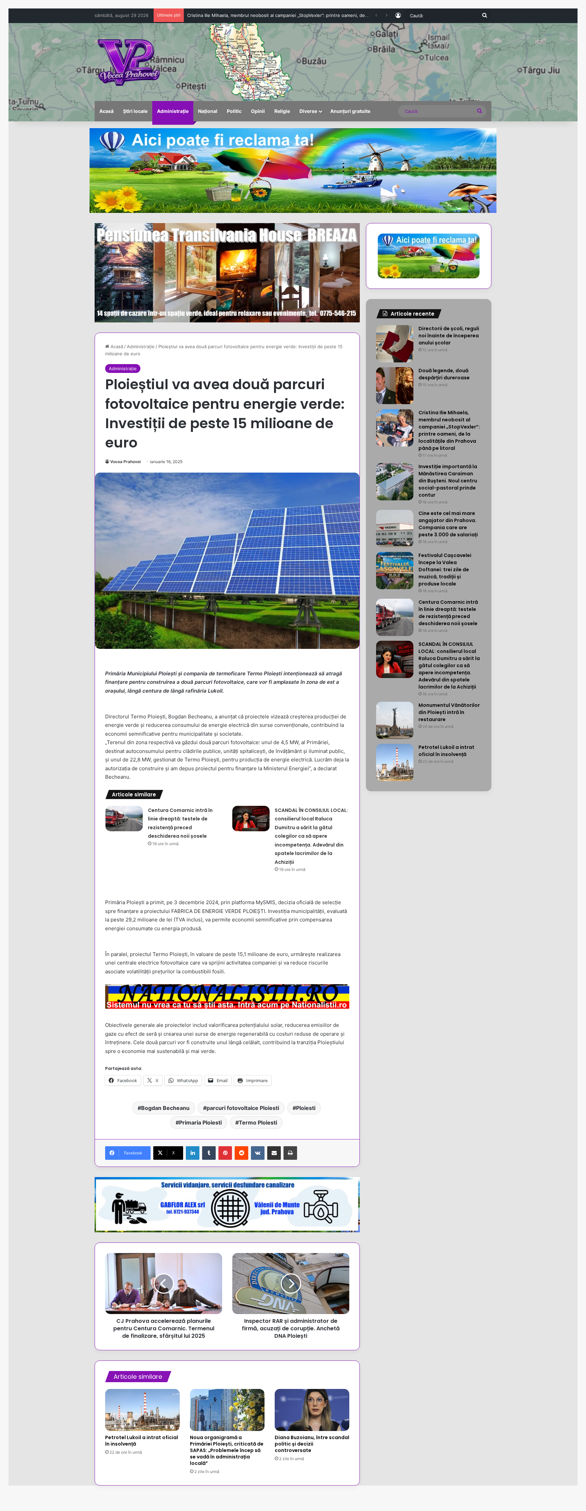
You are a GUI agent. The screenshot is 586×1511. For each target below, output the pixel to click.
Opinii (258, 111)
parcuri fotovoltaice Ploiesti (243, 1108)
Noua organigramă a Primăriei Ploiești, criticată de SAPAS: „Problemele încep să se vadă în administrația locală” (226, 1450)
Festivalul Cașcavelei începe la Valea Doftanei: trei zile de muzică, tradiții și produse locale (444, 569)
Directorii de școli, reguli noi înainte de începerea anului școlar (448, 335)
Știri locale (135, 111)
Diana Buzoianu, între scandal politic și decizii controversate (312, 1444)
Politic (234, 111)
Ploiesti (305, 1108)
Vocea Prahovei (125, 461)
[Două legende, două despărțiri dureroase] (394, 385)
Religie (282, 111)
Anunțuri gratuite (350, 111)
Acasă (106, 111)
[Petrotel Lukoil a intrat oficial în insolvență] (142, 1410)
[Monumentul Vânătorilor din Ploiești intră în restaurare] (394, 720)
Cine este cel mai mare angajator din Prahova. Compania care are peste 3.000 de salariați (448, 524)
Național (207, 111)
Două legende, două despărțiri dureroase (444, 374)
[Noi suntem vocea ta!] (128, 62)
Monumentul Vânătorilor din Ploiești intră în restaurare (449, 712)
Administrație (173, 111)
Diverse (308, 111)
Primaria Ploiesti (200, 1122)
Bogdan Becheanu (165, 1108)
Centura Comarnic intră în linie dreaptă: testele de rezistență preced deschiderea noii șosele (448, 613)
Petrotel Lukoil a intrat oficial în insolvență (141, 1440)
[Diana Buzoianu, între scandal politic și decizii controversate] (312, 1410)
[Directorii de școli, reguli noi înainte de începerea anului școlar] (394, 343)
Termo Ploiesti (258, 1122)
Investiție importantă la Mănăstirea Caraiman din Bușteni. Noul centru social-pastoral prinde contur (291, 15)
